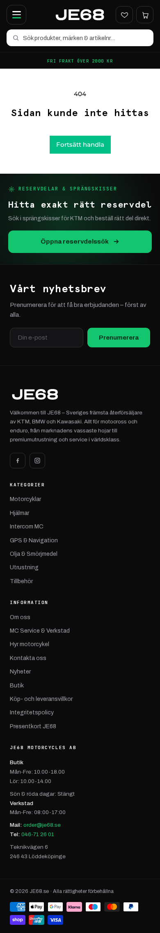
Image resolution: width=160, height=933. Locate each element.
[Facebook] (17, 460)
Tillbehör (21, 581)
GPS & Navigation (34, 540)
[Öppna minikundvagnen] (144, 14)
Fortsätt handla (80, 144)
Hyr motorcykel (29, 644)
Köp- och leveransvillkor (41, 699)
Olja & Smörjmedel (33, 554)
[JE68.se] (79, 14)
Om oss (20, 617)
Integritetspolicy (32, 712)
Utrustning (24, 567)
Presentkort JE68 (33, 726)
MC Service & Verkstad (40, 631)
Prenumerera (119, 337)
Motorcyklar (25, 499)
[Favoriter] (124, 14)
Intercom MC (26, 527)
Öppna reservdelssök (75, 241)
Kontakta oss (28, 658)
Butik (17, 685)
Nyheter (20, 672)
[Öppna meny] (16, 15)
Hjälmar (19, 513)
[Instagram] (37, 460)
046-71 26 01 (37, 834)
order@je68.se (42, 825)
